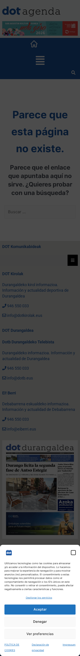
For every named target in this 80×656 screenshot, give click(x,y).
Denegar (40, 621)
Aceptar (40, 609)
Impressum (69, 644)
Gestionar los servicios (39, 597)
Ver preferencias (40, 634)
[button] (73, 552)
